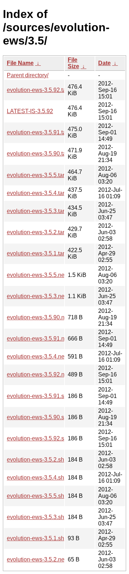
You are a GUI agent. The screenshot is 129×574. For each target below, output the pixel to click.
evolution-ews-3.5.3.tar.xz (39, 211)
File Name (20, 63)
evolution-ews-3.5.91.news (41, 338)
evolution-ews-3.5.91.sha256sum (49, 396)
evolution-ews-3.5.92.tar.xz (41, 90)
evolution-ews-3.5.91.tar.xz (41, 132)
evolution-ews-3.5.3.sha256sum (47, 517)
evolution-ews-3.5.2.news (39, 559)
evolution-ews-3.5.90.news (41, 317)
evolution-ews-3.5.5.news (39, 275)
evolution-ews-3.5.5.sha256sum (47, 496)
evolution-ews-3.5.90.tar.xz (41, 154)
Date (104, 63)
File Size (73, 63)
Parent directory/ (27, 75)
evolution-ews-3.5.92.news (41, 374)
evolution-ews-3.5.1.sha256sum (47, 538)
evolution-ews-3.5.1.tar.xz (39, 253)
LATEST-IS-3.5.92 (30, 111)
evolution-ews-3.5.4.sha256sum (47, 478)
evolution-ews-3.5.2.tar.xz (39, 232)
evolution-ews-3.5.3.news (39, 296)
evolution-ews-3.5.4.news (39, 356)
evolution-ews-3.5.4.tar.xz (39, 193)
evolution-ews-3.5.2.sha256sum (47, 460)
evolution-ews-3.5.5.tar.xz (39, 175)
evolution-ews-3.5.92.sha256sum (49, 438)
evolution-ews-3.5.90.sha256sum (49, 417)
